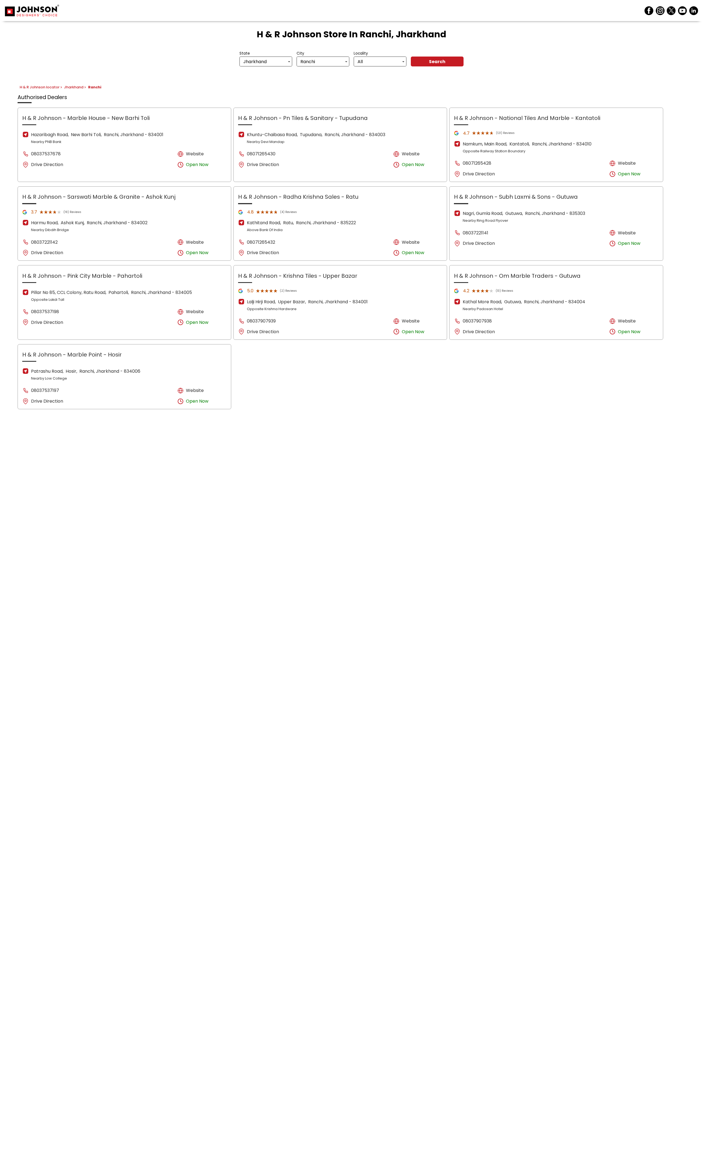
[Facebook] (649, 11)
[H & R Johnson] (31, 10)
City (300, 53)
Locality (361, 53)
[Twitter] (671, 11)
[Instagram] (660, 11)
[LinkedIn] (694, 11)
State (244, 53)
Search (437, 61)
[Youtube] (682, 11)
